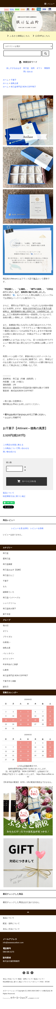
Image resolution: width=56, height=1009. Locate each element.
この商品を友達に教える (13, 445)
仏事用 (5, 670)
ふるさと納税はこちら (20, 36)
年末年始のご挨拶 (10, 664)
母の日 (5, 626)
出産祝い (6, 642)
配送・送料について (25, 979)
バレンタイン (8, 653)
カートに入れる (29, 481)
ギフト (39, 68)
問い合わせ (28, 72)
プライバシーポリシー (31, 982)
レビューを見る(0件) (19, 528)
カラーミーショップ (10, 991)
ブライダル (7, 637)
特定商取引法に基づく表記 (14, 496)
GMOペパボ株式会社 (42, 991)
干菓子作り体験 (9, 681)
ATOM (47, 982)
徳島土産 (14, 83)
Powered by (6, 998)
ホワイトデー (8, 659)
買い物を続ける (9, 452)
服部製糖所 (28, 21)
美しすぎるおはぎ (13, 68)
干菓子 (13, 80)
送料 (33, 68)
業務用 (47, 68)
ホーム (5, 80)
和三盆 (26, 68)
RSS (41, 982)
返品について (8, 493)
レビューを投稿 (36, 528)
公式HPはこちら (42, 36)
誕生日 (5, 687)
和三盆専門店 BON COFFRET (23, 87)
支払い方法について (10, 979)
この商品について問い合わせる (16, 448)
